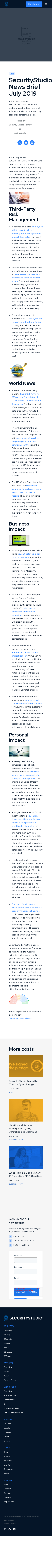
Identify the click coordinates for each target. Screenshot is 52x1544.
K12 (5, 1404)
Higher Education (11, 1408)
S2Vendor (8, 1339)
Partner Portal (10, 1380)
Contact (7, 1489)
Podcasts (8, 1460)
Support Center (10, 1523)
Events (7, 1465)
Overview (8, 1330)
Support (7, 1493)
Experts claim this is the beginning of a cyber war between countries (25, 441)
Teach (6, 1436)
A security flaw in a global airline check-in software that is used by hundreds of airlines (27, 907)
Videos (7, 1456)
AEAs (6, 1376)
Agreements (9, 1520)
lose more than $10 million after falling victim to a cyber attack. (26, 278)
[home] (6, 4)
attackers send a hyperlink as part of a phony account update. (26, 775)
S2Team (7, 1343)
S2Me (6, 1473)
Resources (8, 1469)
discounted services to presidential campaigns (24, 611)
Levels (7, 1428)
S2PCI (6, 1347)
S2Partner (8, 1352)
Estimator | (14, 1018)
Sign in (7, 1441)
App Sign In (9, 1501)
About (6, 1484)
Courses (7, 1432)
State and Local (11, 1395)
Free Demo (33, 4)
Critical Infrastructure (13, 1412)
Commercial (9, 1399)
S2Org (7, 1334)
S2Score (7, 1356)
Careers (7, 1497)
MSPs (6, 1371)
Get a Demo (26, 1018)
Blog (6, 1452)
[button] (46, 4)
